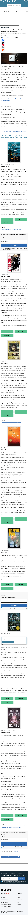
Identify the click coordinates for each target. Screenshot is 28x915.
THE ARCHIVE (3, 897)
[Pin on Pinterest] (3, 45)
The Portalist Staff (5, 37)
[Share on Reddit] (3, 50)
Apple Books (20, 219)
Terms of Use (19, 897)
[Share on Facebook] (3, 40)
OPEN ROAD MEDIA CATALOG (6, 904)
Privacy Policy (19, 899)
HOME (2, 27)
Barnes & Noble (7, 222)
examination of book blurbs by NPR (11, 83)
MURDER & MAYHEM (4, 902)
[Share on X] (3, 43)
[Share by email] (3, 47)
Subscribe (26, 1)
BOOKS (6, 27)
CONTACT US (19, 904)
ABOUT (18, 902)
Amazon (7, 219)
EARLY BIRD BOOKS (4, 899)
